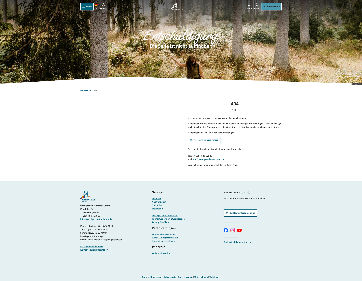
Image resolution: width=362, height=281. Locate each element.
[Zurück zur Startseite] (177, 6)
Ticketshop (157, 208)
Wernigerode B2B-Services (165, 215)
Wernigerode (85, 90)
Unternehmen (201, 277)
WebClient (214, 277)
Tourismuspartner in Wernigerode (168, 218)
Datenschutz (170, 277)
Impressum (156, 277)
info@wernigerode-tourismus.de (208, 159)
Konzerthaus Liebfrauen (163, 241)
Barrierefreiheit (185, 277)
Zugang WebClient (161, 222)
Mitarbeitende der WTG (91, 246)
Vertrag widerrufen (161, 253)
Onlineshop (157, 205)
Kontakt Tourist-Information (94, 249)
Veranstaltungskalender (163, 234)
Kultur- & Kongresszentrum (165, 237)
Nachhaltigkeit (159, 201)
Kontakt (145, 277)
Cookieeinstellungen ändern (237, 242)
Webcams (156, 198)
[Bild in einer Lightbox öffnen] (87, 196)
